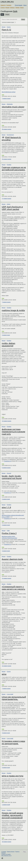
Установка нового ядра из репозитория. (13, 742)
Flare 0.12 (6, 29)
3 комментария (6, 733)
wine (4, 674)
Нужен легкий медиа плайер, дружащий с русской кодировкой (12, 815)
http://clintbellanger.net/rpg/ (8, 92)
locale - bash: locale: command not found (12, 477)
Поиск (22, 7)
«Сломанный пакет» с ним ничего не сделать (13, 587)
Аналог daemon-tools (12, 559)
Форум (7, 7)
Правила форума (10, 851)
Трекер (17, 7)
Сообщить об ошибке (6, 854)
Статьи (3, 7)
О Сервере (3, 851)
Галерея (8, 5)
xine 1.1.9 (6, 507)
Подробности (7, 461)
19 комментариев (6, 159)
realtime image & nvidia (13, 310)
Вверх (24, 851)
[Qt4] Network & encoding (11, 138)
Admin (8, 204)
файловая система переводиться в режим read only (13, 431)
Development (10, 134)
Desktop (9, 164)
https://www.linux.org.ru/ (6, 855)
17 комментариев (6, 198)
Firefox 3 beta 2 (9, 533)
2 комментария (6, 499)
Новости (3, 5)
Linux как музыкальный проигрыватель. (14, 698)
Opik (15, 11)
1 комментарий (6, 804)
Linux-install (10, 694)
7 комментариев (6, 98)
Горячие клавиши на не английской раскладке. (14, 168)
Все (2, 14)
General (9, 473)
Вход (24, 5)
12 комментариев (6, 421)
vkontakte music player (13, 106)
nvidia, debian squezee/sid (8, 344)
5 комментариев (6, 467)
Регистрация (18, 5)
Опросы (12, 7)
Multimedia (10, 104)
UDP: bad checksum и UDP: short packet (12, 208)
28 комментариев (6, 129)
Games (9, 27)
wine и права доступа (12, 775)
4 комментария (6, 335)
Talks (8, 530)
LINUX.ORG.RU (7, 2)
